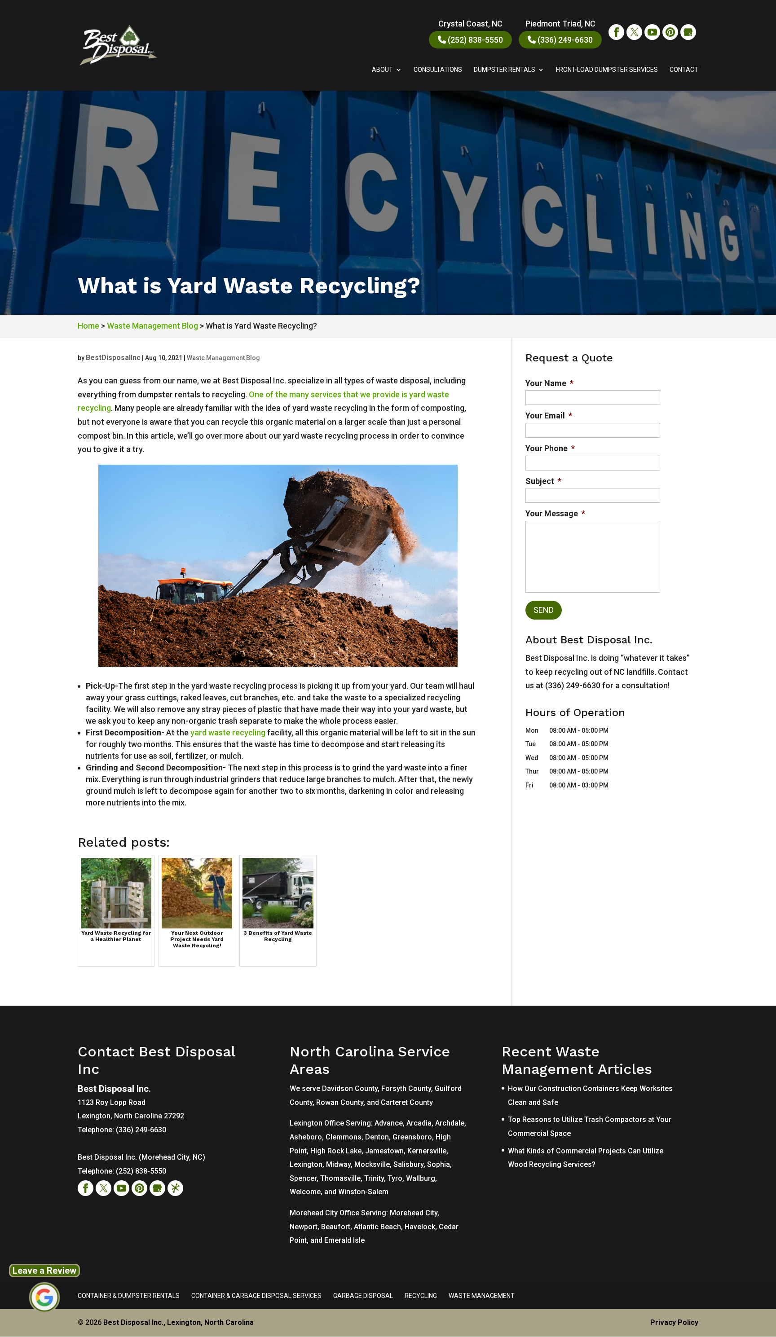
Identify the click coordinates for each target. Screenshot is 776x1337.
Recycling (421, 1295)
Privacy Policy (674, 1322)
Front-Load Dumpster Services (607, 69)
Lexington (306, 1164)
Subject (543, 481)
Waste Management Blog (223, 357)
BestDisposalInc (113, 357)
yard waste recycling (227, 732)
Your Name (549, 383)
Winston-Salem (363, 1191)
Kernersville (426, 1151)
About (382, 69)
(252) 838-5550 (474, 39)
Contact (684, 69)
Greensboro (412, 1137)
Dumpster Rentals (504, 69)
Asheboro (306, 1137)
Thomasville (340, 1178)
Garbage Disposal (363, 1295)
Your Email (548, 415)
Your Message (555, 513)
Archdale (449, 1123)
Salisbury (408, 1164)
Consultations (438, 69)
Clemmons (344, 1137)
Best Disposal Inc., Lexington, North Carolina (178, 1322)
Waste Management (482, 1295)
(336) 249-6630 (564, 39)
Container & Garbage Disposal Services (256, 1295)
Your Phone (550, 448)
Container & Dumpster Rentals (129, 1295)
